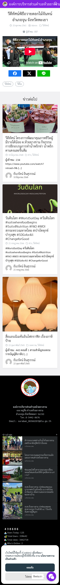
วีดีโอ (19, 83)
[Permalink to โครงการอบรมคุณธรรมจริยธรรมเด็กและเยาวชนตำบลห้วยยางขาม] (12, 458)
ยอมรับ (30, 567)
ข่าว (29, 154)
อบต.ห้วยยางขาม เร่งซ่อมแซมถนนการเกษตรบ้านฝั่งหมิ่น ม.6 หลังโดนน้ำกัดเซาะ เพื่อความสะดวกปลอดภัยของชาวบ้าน (39, 491)
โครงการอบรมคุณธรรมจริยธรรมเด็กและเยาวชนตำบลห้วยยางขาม (39, 456)
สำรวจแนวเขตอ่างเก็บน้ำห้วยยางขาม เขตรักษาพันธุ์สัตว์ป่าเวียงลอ (39, 441)
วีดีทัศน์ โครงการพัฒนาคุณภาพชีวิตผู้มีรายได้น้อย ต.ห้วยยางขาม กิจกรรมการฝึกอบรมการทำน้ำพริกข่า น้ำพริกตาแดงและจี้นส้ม (29, 144)
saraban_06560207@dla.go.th (34, 421)
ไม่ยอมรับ (30, 576)
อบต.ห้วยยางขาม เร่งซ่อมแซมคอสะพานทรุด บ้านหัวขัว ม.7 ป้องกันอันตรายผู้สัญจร (38, 509)
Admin (34, 25)
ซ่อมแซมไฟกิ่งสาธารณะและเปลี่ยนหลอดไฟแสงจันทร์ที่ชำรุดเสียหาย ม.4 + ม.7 (39, 472)
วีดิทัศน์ (45, 25)
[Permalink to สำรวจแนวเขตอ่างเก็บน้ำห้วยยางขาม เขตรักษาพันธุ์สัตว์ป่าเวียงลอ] (12, 443)
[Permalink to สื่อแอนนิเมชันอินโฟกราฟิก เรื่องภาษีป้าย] (30, 303)
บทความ (33, 345)
